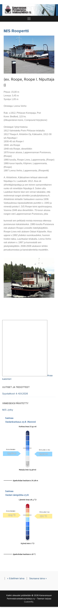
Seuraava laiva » (38, 578)
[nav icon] (29, 19)
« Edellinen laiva (15, 578)
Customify (28, 601)
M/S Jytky (7, 409)
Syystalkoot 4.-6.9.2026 (15, 393)
